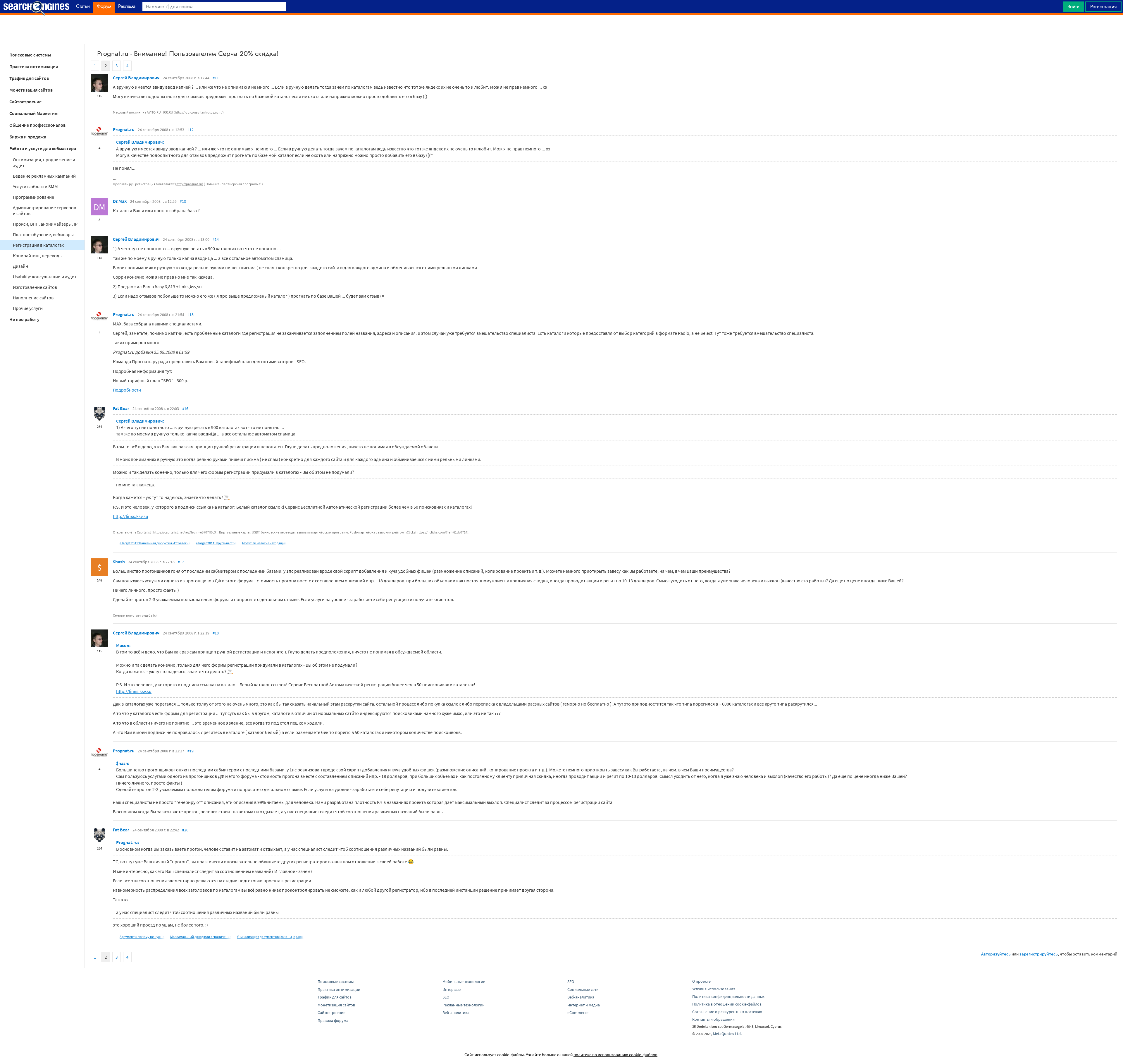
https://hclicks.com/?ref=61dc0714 (441, 532)
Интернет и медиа (583, 1005)
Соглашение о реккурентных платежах (727, 1011)
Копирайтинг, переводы (38, 255)
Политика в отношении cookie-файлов (727, 1004)
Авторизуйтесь (996, 954)
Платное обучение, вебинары (43, 234)
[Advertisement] (561, 29)
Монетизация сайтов (31, 90)
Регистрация (1103, 6)
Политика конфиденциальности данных (728, 996)
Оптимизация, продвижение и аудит (44, 162)
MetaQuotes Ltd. (727, 1033)
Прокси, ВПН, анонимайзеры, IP (45, 224)
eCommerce (577, 1012)
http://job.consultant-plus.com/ (199, 112)
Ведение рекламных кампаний (44, 176)
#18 (216, 633)
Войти (1073, 6)
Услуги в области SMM (35, 186)
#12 (190, 129)
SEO (445, 997)
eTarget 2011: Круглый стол (216, 543)
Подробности (127, 390)
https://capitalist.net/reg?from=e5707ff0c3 (184, 532)
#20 (185, 830)
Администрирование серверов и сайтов (44, 210)
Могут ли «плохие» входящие (264, 543)
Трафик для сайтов (29, 78)
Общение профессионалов (37, 125)
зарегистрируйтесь (1038, 954)
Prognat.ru (124, 129)
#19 (190, 751)
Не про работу (24, 319)
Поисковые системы (30, 55)
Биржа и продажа (27, 137)
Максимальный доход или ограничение (200, 936)
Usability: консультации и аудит (45, 276)
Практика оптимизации (33, 66)
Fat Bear (121, 408)
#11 (216, 77)
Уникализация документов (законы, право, (270, 936)
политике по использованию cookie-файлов (615, 1054)
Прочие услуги (28, 308)
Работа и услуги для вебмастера (42, 148)
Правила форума (333, 1020)
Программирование (33, 197)
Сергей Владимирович (136, 77)
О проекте (701, 981)
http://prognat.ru (189, 184)
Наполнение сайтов (33, 298)
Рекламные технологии (463, 1005)
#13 (183, 201)
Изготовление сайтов (35, 287)
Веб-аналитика (455, 1012)
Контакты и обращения (713, 1019)
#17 (181, 562)
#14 (216, 239)
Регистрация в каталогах (38, 245)
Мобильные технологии (463, 981)
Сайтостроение (25, 101)
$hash (119, 562)
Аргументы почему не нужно (142, 936)
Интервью (451, 989)
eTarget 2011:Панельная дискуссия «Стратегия (155, 543)
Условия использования (713, 988)
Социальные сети (583, 989)
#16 (185, 408)
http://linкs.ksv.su (130, 516)
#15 (190, 314)
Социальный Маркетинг (34, 113)
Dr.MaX (120, 201)
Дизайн (20, 266)
